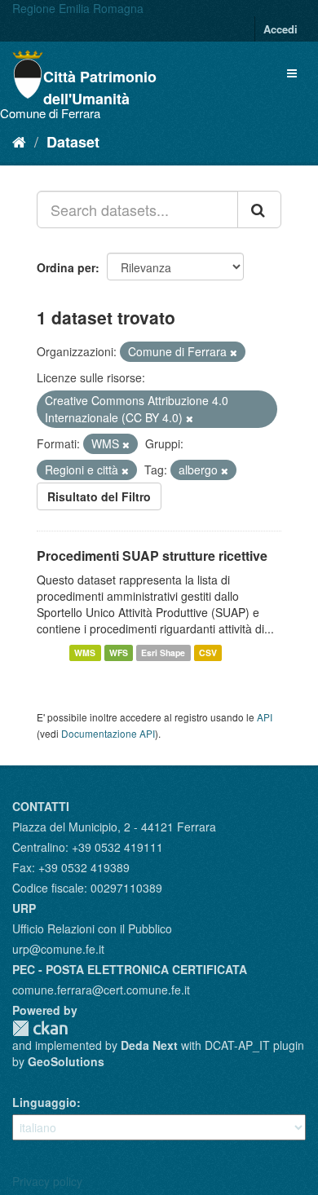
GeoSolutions (66, 1061)
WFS (118, 652)
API (264, 717)
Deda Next (149, 1045)
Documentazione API (108, 733)
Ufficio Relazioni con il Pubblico (92, 928)
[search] (259, 209)
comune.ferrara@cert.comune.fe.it (101, 989)
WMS (84, 652)
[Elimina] (233, 352)
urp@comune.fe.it (58, 949)
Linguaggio (44, 1102)
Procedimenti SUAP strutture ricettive (152, 555)
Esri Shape (163, 652)
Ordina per (66, 267)
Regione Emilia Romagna (78, 8)
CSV (208, 652)
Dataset (72, 141)
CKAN (40, 1028)
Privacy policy (47, 1181)
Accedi (280, 29)
